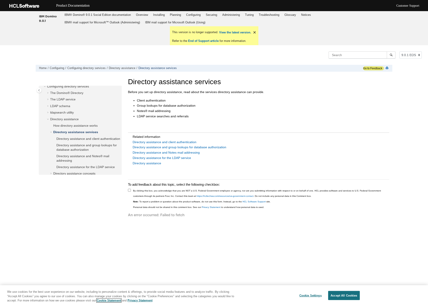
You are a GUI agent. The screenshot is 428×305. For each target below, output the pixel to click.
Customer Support (407, 5)
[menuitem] (97, 15)
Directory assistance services (157, 68)
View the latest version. (234, 32)
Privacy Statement (211, 207)
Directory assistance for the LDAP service (85, 167)
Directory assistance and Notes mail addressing (166, 152)
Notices (306, 14)
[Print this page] (387, 68)
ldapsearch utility (62, 112)
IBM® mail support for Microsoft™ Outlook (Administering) (102, 22)
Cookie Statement (109, 300)
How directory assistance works (75, 125)
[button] (45, 86)
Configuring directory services (86, 68)
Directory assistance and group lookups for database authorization (179, 147)
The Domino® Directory (66, 93)
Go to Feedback (372, 68)
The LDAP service (63, 99)
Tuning (249, 14)
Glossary (290, 14)
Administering (231, 14)
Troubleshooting (269, 14)
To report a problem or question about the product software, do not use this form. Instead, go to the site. (202, 201)
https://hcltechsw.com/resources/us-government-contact (225, 196)
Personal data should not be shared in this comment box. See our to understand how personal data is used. (198, 207)
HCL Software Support (254, 201)
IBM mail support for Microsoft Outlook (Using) (175, 22)
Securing (211, 14)
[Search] (391, 55)
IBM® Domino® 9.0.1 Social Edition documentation (97, 14)
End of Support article (203, 41)
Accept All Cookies (344, 295)
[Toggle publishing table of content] (39, 90)
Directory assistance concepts (74, 173)
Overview (142, 14)
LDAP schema (60, 106)
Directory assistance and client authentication (88, 138)
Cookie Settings (310, 295)
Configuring (193, 14)
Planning (175, 14)
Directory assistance (122, 68)
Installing (159, 14)
